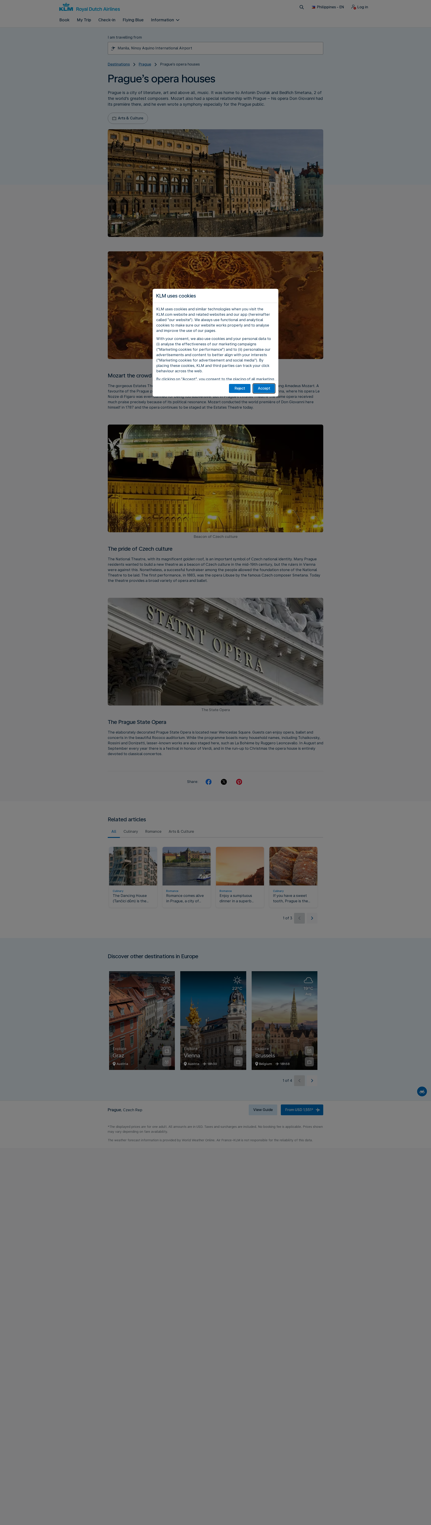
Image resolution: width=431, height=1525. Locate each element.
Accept (264, 388)
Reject (240, 388)
